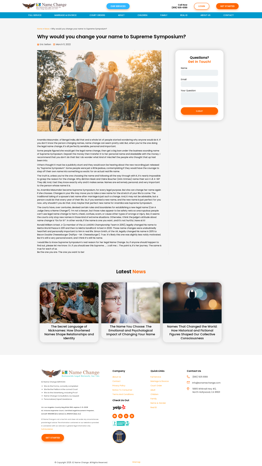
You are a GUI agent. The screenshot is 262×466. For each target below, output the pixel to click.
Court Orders (97, 15)
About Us (205, 15)
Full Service (34, 15)
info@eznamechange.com (206, 382)
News (46, 29)
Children (142, 15)
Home (40, 29)
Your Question (188, 90)
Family (163, 15)
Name (184, 68)
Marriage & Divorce (65, 15)
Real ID (183, 15)
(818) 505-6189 (179, 7)
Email (184, 79)
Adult (121, 15)
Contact (228, 15)
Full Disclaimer (47, 429)
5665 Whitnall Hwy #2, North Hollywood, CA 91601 (206, 390)
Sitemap (136, 462)
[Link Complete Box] (69, 312)
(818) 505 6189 (200, 376)
